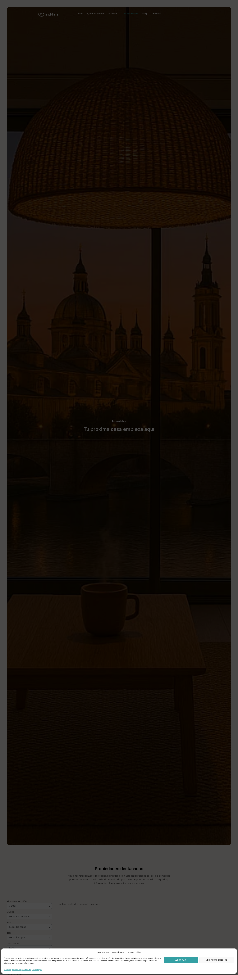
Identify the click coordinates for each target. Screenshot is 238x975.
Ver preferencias (217, 960)
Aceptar (180, 960)
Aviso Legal (37, 970)
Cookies (7, 970)
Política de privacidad (21, 970)
